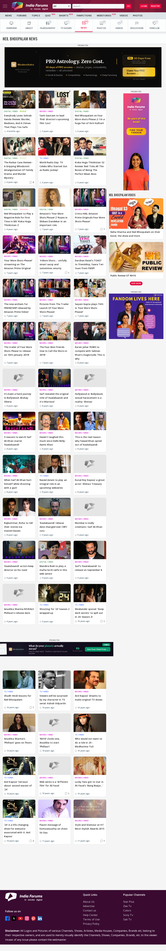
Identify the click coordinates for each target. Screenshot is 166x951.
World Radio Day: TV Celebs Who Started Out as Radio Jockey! (53, 166)
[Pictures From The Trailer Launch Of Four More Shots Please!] (54, 288)
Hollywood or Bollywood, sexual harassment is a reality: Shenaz (89, 397)
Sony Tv (128, 915)
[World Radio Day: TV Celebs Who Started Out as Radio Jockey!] (54, 146)
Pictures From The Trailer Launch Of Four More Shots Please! (54, 308)
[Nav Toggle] (5, 6)
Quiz (48, 15)
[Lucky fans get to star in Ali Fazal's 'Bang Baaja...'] (90, 766)
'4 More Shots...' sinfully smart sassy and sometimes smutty (53, 264)
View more (136, 283)
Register (155, 6)
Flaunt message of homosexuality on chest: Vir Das (54, 828)
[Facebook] (7, 918)
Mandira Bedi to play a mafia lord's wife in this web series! (53, 570)
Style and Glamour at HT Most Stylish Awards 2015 (89, 826)
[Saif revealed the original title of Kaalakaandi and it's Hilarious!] (54, 378)
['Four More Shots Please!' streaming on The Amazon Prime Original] (19, 244)
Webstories (104, 15)
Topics (36, 15)
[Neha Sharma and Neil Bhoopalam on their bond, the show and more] (136, 213)
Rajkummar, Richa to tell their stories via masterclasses (18, 526)
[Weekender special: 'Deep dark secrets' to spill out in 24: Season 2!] (90, 593)
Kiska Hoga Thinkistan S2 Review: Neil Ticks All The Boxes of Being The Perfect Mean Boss (89, 168)
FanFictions (84, 15)
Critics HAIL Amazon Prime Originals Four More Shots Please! (90, 217)
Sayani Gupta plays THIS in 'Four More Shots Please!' (89, 308)
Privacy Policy (91, 924)
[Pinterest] (33, 918)
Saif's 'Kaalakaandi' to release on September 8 (88, 568)
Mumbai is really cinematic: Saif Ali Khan (88, 524)
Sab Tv (127, 919)
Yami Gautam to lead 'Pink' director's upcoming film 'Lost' (54, 119)
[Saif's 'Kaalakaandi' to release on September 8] (90, 550)
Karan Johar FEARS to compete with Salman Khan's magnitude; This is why (90, 352)
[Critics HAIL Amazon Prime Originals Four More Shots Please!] (90, 197)
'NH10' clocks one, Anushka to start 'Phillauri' (50, 742)
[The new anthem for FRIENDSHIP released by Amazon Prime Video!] (19, 288)
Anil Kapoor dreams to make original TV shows (88, 697)
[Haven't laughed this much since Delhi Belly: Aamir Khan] (54, 421)
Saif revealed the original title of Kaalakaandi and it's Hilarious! (54, 397)
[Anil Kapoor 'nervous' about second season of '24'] (19, 766)
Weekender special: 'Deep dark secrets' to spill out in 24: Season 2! (89, 612)
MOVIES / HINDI (46, 111)
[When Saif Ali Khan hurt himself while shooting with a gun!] (19, 464)
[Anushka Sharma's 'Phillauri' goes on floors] (19, 723)
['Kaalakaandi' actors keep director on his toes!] (19, 550)
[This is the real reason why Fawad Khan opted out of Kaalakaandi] (90, 421)
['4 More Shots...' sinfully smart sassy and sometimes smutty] (54, 244)
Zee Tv (127, 906)
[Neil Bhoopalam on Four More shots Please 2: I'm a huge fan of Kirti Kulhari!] (90, 99)
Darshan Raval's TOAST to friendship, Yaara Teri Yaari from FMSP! (89, 264)
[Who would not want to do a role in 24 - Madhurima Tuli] (90, 723)
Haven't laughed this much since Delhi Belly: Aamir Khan (52, 440)
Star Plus (128, 901)
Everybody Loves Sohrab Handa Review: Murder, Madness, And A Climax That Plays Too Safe (18, 121)
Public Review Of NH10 (123, 275)
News (8, 15)
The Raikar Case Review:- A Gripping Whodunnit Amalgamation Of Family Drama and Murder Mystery (18, 170)
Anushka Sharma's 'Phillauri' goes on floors (18, 740)
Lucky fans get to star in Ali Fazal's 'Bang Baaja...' (89, 783)
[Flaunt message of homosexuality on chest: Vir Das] (54, 809)
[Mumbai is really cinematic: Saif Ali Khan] (90, 507)
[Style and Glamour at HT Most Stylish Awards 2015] (90, 809)
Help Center (90, 915)
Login (144, 6)
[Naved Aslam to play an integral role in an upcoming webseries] (54, 464)
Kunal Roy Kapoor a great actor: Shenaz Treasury (90, 481)
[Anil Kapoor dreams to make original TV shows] (90, 680)
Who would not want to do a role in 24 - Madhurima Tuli (88, 742)
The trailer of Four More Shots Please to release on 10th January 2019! (18, 350)
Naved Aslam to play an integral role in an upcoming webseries (53, 483)
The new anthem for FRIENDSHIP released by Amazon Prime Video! (17, 308)
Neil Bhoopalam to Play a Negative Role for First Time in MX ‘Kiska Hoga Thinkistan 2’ (18, 219)
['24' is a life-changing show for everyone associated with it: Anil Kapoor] (19, 809)
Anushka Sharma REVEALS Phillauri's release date (19, 610)
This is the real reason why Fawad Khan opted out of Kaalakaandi (88, 440)
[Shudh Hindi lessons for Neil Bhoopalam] (19, 680)
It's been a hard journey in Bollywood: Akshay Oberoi (17, 397)
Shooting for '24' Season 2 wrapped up (55, 610)
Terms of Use (91, 919)
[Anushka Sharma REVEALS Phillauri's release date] (19, 593)
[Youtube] (20, 918)
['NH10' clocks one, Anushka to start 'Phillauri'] (54, 723)
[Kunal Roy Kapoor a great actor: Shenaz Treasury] (90, 464)
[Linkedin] (40, 918)
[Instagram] (27, 918)
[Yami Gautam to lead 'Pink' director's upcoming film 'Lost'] (54, 99)
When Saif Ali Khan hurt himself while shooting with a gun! (17, 483)
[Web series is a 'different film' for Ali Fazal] (54, 766)
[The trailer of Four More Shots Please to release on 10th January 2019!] (19, 331)
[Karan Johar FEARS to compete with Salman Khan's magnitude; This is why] (90, 331)
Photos (137, 15)
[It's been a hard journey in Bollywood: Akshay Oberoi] (19, 378)
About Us (89, 901)
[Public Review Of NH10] (136, 257)
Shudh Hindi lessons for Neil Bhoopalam (17, 697)
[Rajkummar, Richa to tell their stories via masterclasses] (19, 507)
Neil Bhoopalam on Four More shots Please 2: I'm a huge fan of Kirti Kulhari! (90, 119)
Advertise (89, 906)
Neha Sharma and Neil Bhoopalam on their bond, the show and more (135, 233)
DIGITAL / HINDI (11, 111)
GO (128, 6)
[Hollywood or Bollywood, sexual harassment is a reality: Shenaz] (90, 378)
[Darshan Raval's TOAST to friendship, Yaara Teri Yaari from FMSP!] (90, 244)
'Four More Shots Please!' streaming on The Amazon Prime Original (18, 264)
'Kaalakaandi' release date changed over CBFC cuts (53, 526)
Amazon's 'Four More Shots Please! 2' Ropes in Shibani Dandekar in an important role (54, 219)
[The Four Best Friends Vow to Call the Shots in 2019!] (54, 331)
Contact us (89, 910)
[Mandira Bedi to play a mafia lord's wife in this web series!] (54, 550)
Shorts (63, 15)
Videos (124, 15)
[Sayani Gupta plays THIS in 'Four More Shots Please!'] (90, 288)
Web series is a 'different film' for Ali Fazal (54, 783)
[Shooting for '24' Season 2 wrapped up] (54, 593)
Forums (21, 15)
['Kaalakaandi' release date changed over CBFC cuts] (54, 507)
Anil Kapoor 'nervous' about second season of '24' (18, 785)
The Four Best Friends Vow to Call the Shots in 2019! (53, 350)
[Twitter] (14, 918)
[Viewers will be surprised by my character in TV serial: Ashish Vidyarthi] (54, 680)
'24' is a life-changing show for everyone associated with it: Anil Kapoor (17, 830)
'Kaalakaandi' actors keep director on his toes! (19, 568)
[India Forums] (29, 6)
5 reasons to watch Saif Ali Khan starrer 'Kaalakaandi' (17, 440)
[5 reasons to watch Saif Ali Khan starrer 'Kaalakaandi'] (19, 421)
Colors (127, 910)
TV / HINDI (44, 158)
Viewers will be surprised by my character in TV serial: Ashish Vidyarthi (54, 699)
